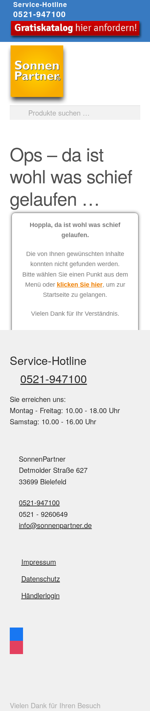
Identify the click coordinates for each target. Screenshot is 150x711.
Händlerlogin (40, 595)
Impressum (38, 562)
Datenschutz (40, 578)
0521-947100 (39, 14)
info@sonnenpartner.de (55, 525)
